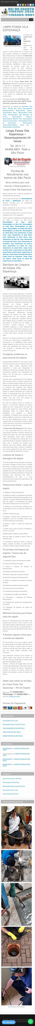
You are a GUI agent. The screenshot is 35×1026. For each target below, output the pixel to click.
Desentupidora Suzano (24, 110)
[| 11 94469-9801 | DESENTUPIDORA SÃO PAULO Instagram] (18, 5)
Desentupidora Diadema (22, 117)
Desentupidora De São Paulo (11, 782)
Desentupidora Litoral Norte (11, 127)
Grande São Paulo (14, 108)
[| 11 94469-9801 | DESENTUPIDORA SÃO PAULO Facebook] (28, 5)
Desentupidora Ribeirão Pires (12, 119)
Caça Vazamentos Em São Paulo (12, 778)
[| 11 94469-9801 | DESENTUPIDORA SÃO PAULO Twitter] (33, 5)
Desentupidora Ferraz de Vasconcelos (17, 120)
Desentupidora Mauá (10, 112)
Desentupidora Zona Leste (10, 720)
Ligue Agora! (10, 1022)
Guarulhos (25, 106)
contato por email (14, 696)
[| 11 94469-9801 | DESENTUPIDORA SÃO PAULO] (17, 12)
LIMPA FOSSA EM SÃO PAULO (12, 732)
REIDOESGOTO (7, 748)
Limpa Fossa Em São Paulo (10, 794)
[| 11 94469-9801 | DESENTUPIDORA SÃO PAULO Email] (20, 5)
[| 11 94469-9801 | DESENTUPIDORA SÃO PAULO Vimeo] (31, 5)
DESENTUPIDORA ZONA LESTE (16, 749)
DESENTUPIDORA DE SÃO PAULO (13, 736)
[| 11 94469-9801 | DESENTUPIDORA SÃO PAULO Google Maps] (23, 5)
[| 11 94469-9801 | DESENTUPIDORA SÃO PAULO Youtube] (25, 5)
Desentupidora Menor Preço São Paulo (14, 724)
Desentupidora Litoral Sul (18, 125)
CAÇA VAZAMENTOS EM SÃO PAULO (13, 728)
